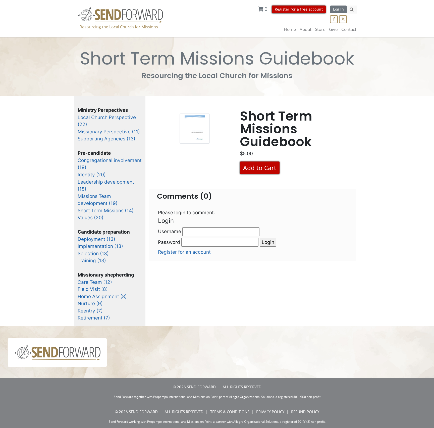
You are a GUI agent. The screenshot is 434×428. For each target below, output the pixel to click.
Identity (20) (92, 175)
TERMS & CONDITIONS (229, 411)
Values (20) (90, 218)
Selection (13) (93, 253)
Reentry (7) (90, 311)
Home (290, 29)
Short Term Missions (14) (106, 210)
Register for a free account (299, 9)
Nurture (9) (90, 303)
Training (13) (92, 260)
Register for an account (184, 252)
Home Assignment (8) (102, 296)
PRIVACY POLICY (270, 411)
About (305, 29)
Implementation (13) (100, 246)
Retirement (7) (94, 318)
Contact (348, 29)
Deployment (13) (96, 239)
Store (320, 29)
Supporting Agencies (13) (106, 139)
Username (170, 231)
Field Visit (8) (93, 289)
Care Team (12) (95, 282)
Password (169, 242)
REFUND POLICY (305, 411)
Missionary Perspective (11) (109, 132)
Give (333, 29)
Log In (338, 9)
